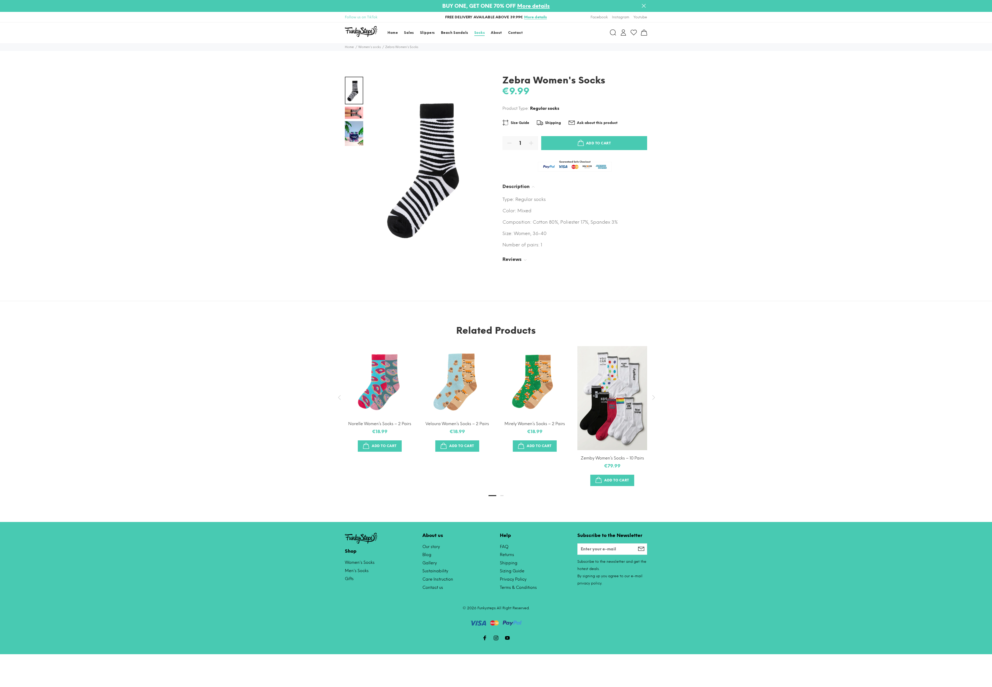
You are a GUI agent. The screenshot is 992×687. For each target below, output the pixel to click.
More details (533, 6)
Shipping (508, 562)
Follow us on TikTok (361, 17)
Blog (426, 554)
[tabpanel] (380, 394)
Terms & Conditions (518, 587)
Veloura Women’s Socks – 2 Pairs (457, 423)
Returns (507, 554)
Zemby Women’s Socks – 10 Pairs (612, 458)
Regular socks (544, 108)
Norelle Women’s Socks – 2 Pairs (379, 423)
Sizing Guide (512, 570)
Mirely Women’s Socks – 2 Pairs (535, 423)
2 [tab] (501, 495)
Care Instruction (437, 579)
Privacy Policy (513, 579)
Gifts (349, 578)
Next (653, 397)
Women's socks (369, 47)
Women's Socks (360, 562)
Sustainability (435, 570)
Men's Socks (357, 570)
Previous (339, 397)
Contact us (432, 587)
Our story (431, 546)
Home (349, 47)
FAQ (504, 546)
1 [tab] (492, 495)
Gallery (429, 562)
